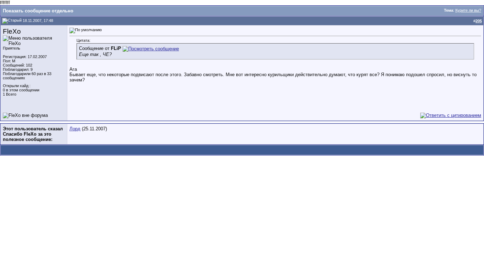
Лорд (74, 128)
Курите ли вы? (468, 10)
